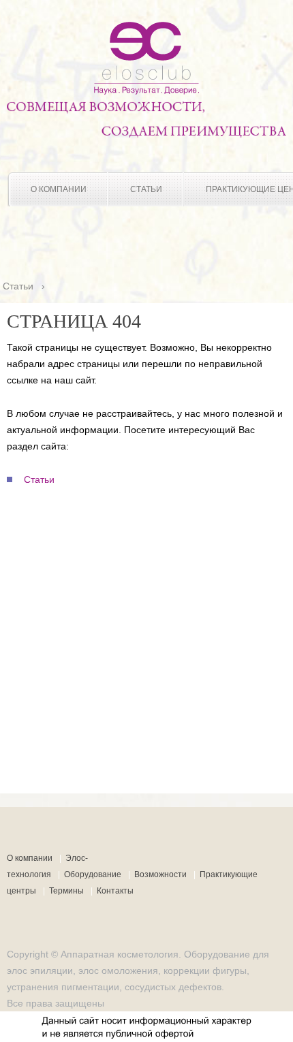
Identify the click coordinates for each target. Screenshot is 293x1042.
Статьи (146, 189)
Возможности (160, 874)
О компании (59, 189)
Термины (66, 891)
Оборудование (92, 874)
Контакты (115, 891)
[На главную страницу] (146, 91)
